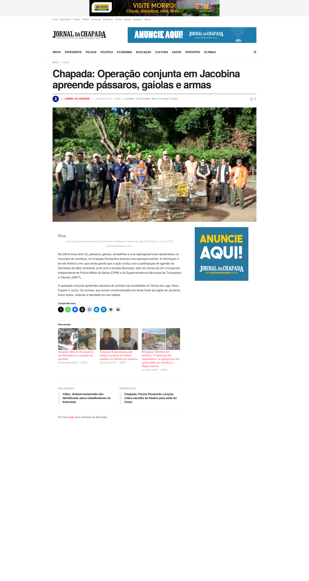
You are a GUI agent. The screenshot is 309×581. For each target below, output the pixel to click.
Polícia (76, 19)
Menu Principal (160, 98)
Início (55, 19)
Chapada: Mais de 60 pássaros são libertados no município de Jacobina (75, 355)
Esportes (137, 19)
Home (55, 62)
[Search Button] (255, 52)
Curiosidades (143, 98)
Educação (108, 19)
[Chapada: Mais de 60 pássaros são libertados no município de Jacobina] (77, 339)
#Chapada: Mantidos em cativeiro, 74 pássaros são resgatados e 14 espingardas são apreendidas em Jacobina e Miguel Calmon (161, 359)
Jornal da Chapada (77, 98)
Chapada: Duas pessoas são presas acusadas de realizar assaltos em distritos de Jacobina (118, 355)
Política (85, 19)
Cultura (118, 19)
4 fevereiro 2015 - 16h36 (108, 98)
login (71, 417)
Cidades (65, 62)
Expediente (65, 19)
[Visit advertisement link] (154, 8)
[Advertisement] (225, 430)
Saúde (127, 19)
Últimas (147, 19)
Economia (96, 19)
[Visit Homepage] (79, 35)
